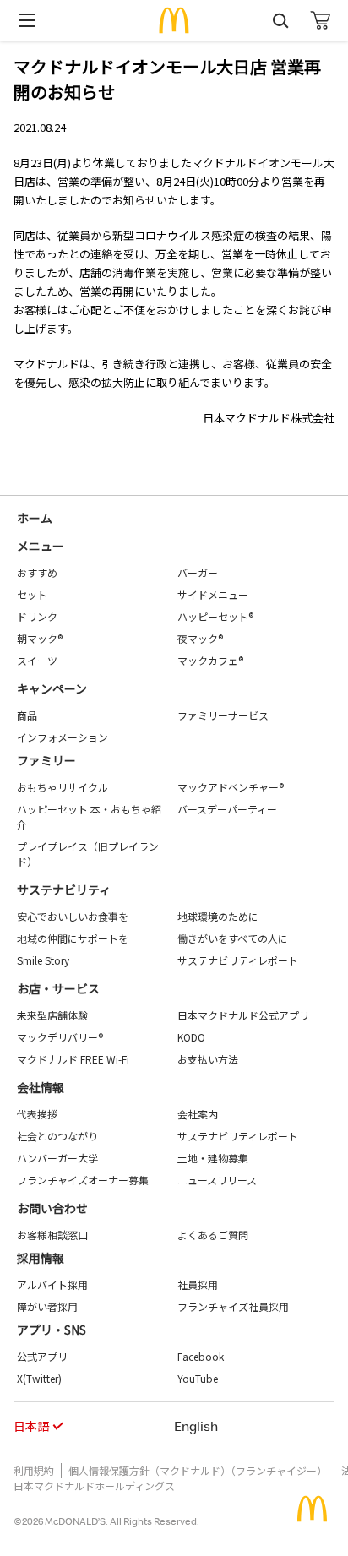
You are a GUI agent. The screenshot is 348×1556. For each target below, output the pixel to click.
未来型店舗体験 (52, 1015)
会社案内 (197, 1114)
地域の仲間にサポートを (72, 938)
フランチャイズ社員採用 (233, 1306)
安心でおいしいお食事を (72, 916)
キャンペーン (52, 688)
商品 (27, 715)
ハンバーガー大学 (57, 1158)
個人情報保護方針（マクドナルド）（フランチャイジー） (197, 1470)
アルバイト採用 (52, 1284)
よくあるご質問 (212, 1234)
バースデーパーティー (227, 809)
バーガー (197, 572)
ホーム (34, 517)
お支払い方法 (207, 1059)
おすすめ (37, 572)
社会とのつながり (57, 1136)
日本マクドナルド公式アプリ (243, 1015)
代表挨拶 (37, 1114)
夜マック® (200, 638)
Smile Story (43, 960)
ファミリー (46, 760)
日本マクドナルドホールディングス (94, 1485)
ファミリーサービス (223, 715)
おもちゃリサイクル (62, 787)
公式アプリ (42, 1356)
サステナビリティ (64, 889)
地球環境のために (217, 916)
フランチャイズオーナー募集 (83, 1179)
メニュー (40, 545)
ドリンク (37, 616)
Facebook (200, 1356)
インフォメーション (62, 737)
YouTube (197, 1378)
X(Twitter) (39, 1378)
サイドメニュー (212, 594)
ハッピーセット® (215, 616)
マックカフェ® (210, 660)
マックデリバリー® (60, 1037)
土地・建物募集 (212, 1158)
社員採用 (197, 1284)
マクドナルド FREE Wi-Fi (73, 1059)
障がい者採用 (47, 1306)
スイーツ (37, 660)
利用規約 (34, 1470)
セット (32, 594)
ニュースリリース (217, 1179)
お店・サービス (58, 988)
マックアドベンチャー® (230, 787)
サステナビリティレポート (237, 960)
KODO (191, 1037)
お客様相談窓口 (52, 1234)
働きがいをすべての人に (232, 938)
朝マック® (40, 638)
